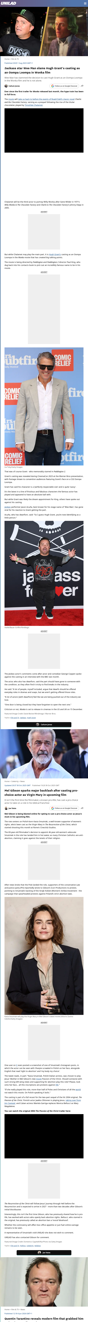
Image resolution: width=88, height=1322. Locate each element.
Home (7, 59)
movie (11, 99)
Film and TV (14, 718)
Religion (38, 1246)
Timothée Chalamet (34, 105)
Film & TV (15, 59)
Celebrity (14, 781)
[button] (82, 86)
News (22, 781)
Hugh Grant (31, 718)
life (57, 1085)
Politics (23, 1246)
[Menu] (85, 3)
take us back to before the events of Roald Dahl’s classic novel (46, 99)
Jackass (23, 718)
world (78, 1089)
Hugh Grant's (55, 254)
